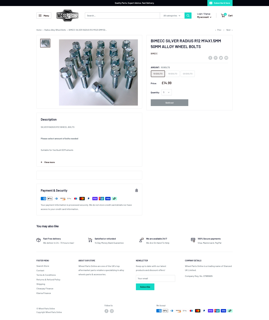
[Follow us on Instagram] (112, 311)
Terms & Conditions (46, 275)
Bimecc (154, 53)
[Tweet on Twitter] (221, 57)
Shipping (40, 284)
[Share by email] (226, 57)
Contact (40, 270)
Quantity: (155, 92)
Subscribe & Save (222, 3)
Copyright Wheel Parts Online (49, 312)
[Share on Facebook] (210, 57)
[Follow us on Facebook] (106, 311)
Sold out (169, 102)
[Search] (188, 15)
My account (203, 17)
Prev (219, 30)
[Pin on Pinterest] (216, 57)
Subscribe (145, 286)
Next (228, 30)
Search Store (42, 266)
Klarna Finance (43, 293)
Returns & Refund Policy (48, 279)
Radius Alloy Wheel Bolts (55, 30)
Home (39, 30)
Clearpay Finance (44, 288)
